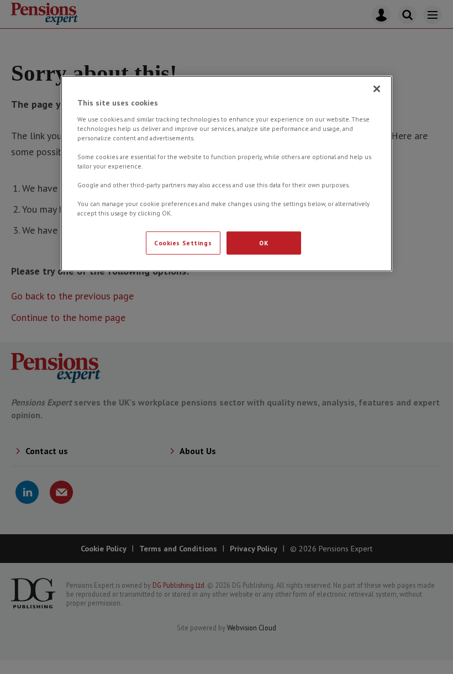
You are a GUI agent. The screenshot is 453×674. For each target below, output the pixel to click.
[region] (226, 174)
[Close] (377, 89)
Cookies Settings (183, 243)
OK (263, 243)
